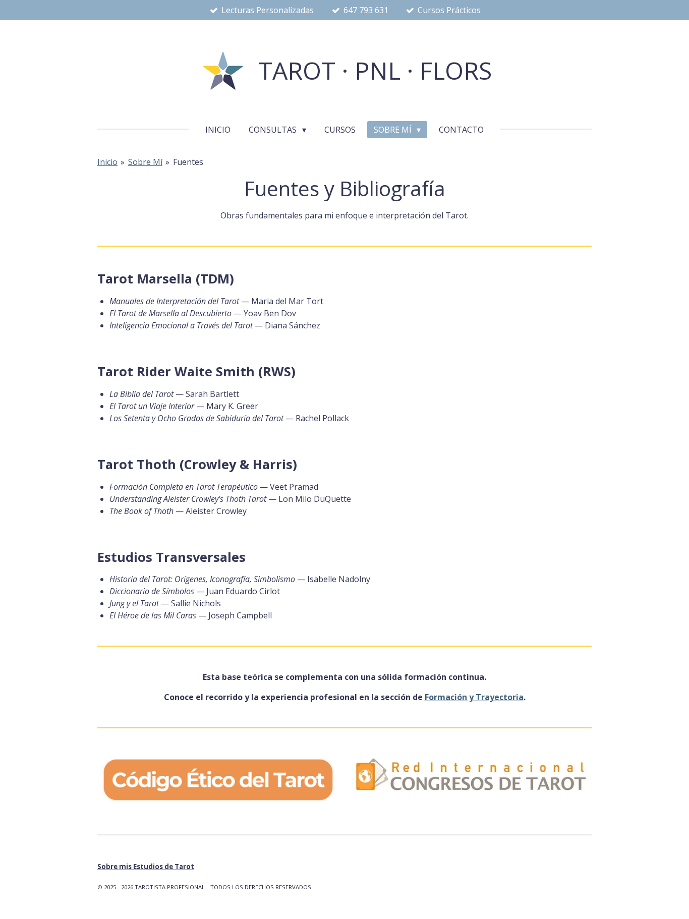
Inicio (107, 161)
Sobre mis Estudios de (145, 866)
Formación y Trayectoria (474, 697)
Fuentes (188, 161)
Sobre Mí (145, 161)
